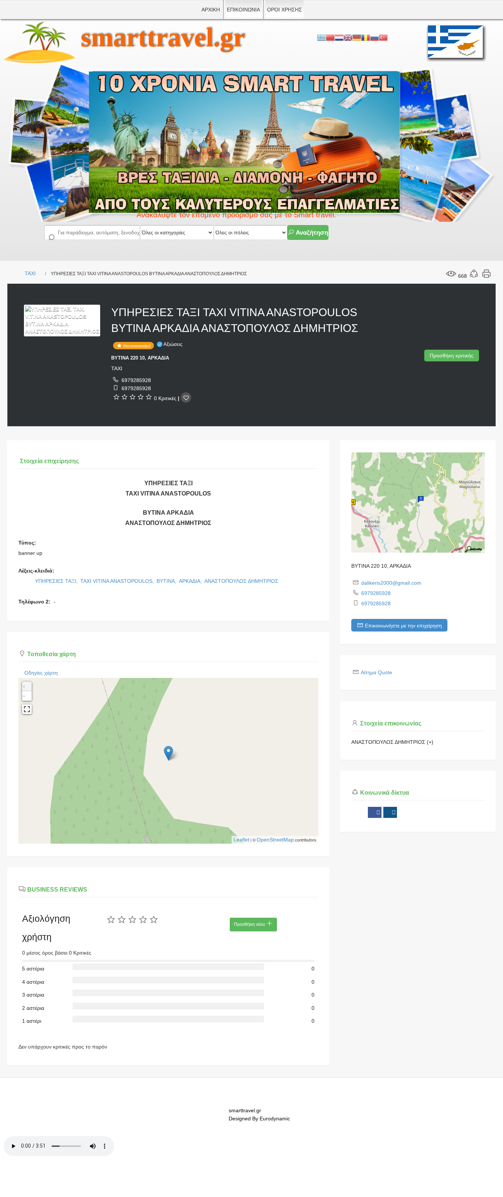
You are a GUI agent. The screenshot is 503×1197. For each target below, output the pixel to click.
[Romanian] (365, 37)
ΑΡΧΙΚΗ (210, 10)
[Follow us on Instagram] (390, 812)
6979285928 (136, 380)
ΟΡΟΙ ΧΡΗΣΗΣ (284, 10)
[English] (348, 37)
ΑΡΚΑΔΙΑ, (191, 581)
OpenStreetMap (275, 840)
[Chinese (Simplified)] (330, 37)
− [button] (23, 696)
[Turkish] (383, 37)
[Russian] (374, 37)
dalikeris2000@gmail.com (391, 583)
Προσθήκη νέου (250, 924)
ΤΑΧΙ (30, 273)
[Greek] (321, 37)
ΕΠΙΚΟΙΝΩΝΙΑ (243, 10)
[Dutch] (339, 37)
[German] (356, 37)
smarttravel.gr (163, 37)
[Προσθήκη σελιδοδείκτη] (186, 397)
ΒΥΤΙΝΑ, (167, 581)
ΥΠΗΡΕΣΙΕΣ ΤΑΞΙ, (57, 581)
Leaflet (241, 840)
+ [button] (23, 686)
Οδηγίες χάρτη (41, 673)
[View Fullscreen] (27, 709)
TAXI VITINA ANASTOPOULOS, (117, 581)
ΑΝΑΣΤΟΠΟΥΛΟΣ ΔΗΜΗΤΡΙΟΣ (241, 581)
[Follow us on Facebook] (374, 812)
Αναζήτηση (311, 232)
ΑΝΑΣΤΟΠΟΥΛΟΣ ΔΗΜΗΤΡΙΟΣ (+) (392, 742)
